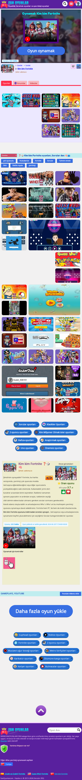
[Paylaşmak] (78, 66)
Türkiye (8, 764)
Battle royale (17, 165)
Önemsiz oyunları (54, 448)
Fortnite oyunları (27, 642)
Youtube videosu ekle (70, 593)
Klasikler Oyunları (56, 424)
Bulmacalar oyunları (55, 666)
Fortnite (38, 160)
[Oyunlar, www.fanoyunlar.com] (15, 4)
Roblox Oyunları (56, 634)
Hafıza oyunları (26, 440)
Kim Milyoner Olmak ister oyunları (56, 432)
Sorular (50, 160)
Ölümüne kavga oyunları (56, 658)
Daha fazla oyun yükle (41, 611)
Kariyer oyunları (26, 666)
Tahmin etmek (65, 160)
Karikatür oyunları (23, 658)
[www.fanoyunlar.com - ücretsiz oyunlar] (15, 731)
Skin (5, 165)
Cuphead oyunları (28, 634)
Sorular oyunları (27, 424)
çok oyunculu (8, 160)
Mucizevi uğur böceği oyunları (23, 650)
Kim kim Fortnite (61, 774)
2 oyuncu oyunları (19, 432)
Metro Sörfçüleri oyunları (62, 650)
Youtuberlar (24, 160)
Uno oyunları (27, 448)
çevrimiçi (32, 165)
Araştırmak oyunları (55, 440)
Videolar (33, 83)
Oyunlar (6, 83)
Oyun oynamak (41, 50)
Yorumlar (20, 83)
